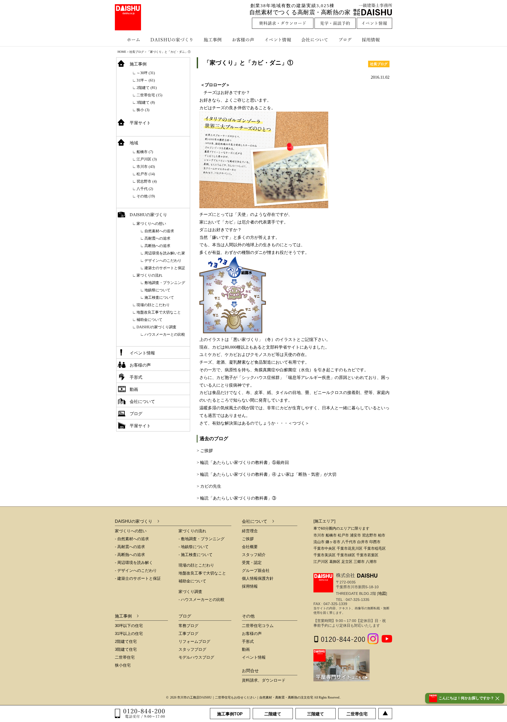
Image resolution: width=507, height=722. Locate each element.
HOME (122, 51)
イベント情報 (277, 39)
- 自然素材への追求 (132, 538)
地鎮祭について (157, 290)
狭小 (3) (143, 110)
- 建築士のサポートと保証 (138, 578)
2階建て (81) (147, 88)
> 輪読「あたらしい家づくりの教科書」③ (236, 498)
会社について (314, 39)
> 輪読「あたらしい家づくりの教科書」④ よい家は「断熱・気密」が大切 (266, 474)
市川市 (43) (146, 167)
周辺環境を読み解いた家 (164, 253)
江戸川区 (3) (147, 159)
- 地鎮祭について (194, 546)
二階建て (272, 714)
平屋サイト (140, 123)
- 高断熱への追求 (130, 554)
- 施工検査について (196, 554)
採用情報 (375, 39)
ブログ (346, 39)
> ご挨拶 (205, 450)
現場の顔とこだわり (153, 305)
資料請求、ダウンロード (263, 680)
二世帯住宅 (125, 657)
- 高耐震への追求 (130, 546)
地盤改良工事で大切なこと (159, 312)
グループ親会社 (256, 570)
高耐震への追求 (157, 238)
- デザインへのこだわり (136, 570)
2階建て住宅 (126, 641)
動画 (134, 389)
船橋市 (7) (145, 152)
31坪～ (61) (146, 80)
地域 (134, 143)
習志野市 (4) (147, 181)
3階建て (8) (146, 102)
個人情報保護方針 (258, 578)
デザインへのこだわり (162, 261)
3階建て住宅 (126, 649)
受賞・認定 (252, 562)
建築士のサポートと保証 (164, 268)
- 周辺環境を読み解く (134, 562)
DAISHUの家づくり (172, 39)
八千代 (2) (145, 189)
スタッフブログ (192, 649)
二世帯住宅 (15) (149, 95)
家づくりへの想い (151, 224)
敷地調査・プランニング (164, 283)
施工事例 (213, 39)
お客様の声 (244, 39)
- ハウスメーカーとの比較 (201, 599)
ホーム (131, 39)
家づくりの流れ (149, 275)
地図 (382, 593)
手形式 (136, 377)
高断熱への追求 (157, 246)
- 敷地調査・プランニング (201, 538)
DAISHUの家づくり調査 (156, 327)
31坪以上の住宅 (129, 633)
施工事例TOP (230, 714)
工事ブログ (188, 633)
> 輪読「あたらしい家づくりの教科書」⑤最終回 (243, 462)
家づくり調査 (190, 591)
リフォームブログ (194, 641)
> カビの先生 (209, 486)
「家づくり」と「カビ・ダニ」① (249, 62)
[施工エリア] (324, 521)
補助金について (149, 320)
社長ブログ (136, 51)
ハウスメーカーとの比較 (164, 334)
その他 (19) (146, 196)
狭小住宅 (123, 665)
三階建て (315, 714)
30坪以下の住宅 (129, 625)
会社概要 (250, 546)
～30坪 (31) (146, 73)
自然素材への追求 (159, 231)
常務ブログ (188, 625)
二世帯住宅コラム (258, 625)
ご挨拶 (248, 538)
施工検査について (159, 298)
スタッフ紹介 (254, 554)
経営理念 (250, 531)
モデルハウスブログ (196, 657)
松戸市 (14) (146, 174)
